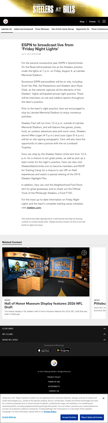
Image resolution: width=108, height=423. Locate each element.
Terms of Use (54, 382)
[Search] (99, 21)
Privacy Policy (54, 377)
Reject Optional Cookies (91, 417)
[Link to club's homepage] (5, 20)
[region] (54, 408)
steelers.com (34, 207)
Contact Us (54, 391)
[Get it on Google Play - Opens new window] (63, 351)
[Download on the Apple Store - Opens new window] (44, 350)
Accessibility (54, 386)
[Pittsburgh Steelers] (54, 363)
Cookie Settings (9, 417)
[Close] (103, 398)
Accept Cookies (69, 417)
